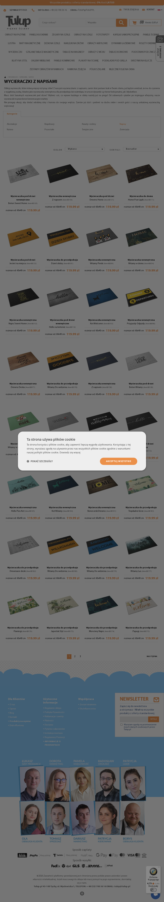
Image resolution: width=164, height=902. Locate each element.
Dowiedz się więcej (70, 452)
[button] (40, 461)
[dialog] (82, 451)
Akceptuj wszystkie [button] (118, 461)
